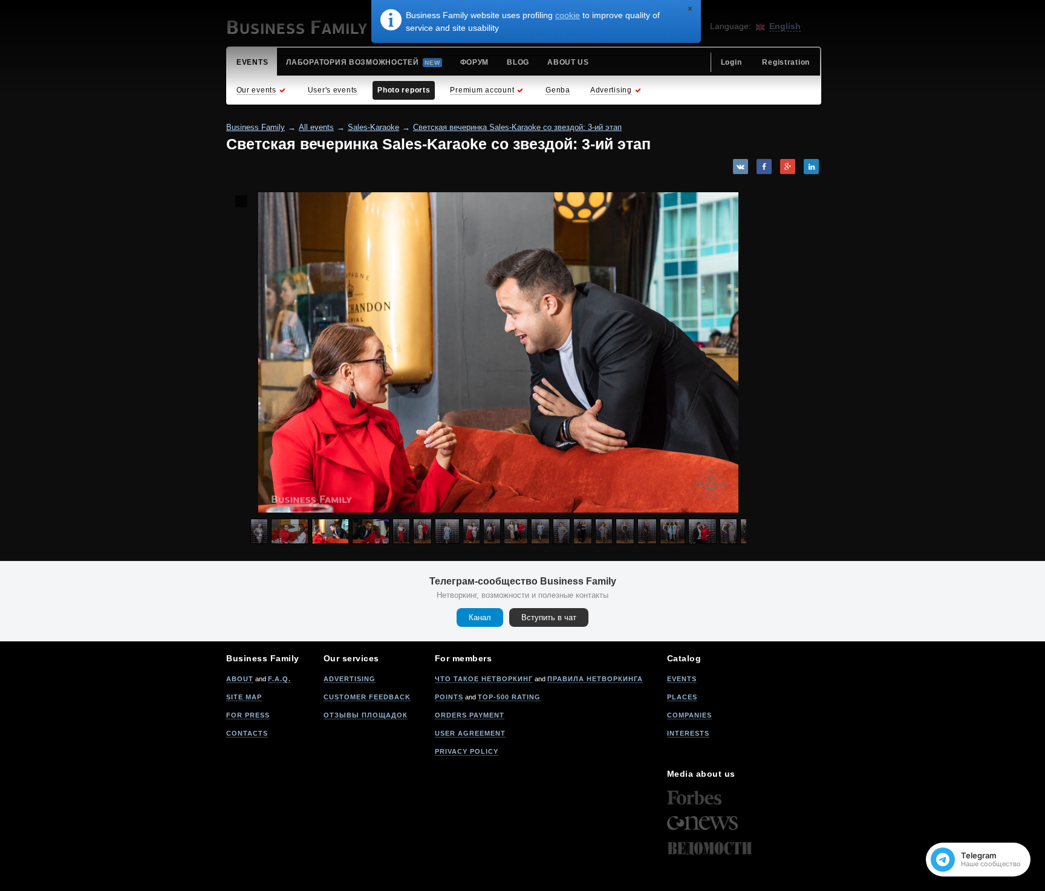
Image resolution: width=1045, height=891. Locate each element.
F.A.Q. (279, 678)
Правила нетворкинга (595, 678)
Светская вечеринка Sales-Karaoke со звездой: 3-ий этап (517, 127)
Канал (480, 617)
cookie (567, 15)
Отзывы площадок (366, 715)
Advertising (350, 678)
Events (682, 678)
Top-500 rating (509, 697)
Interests (688, 733)
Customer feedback (367, 697)
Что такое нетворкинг (484, 678)
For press (248, 715)
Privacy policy (466, 751)
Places (682, 697)
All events (316, 127)
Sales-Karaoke (373, 127)
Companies (689, 715)
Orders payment (469, 715)
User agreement (470, 733)
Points (449, 697)
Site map (244, 697)
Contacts (247, 733)
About (239, 678)
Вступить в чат (548, 617)
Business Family (255, 127)
